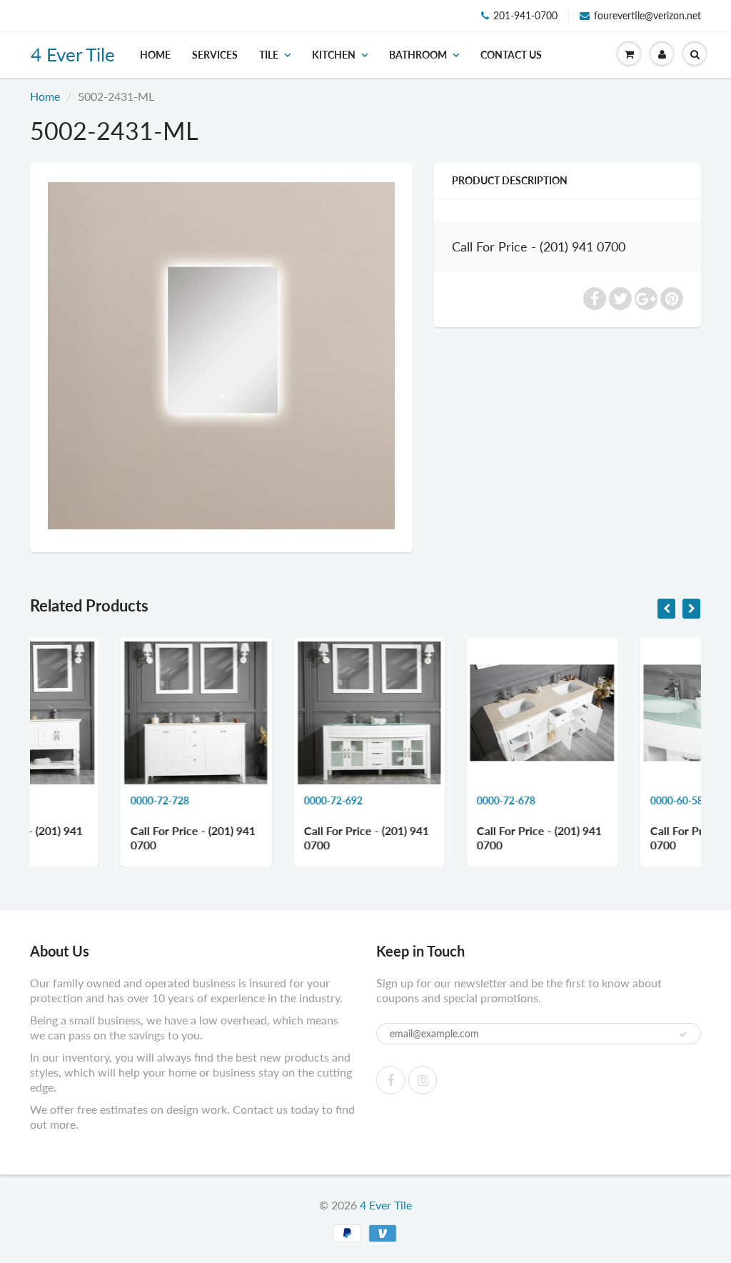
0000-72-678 (417, 800)
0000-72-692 (244, 800)
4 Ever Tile (73, 54)
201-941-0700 (525, 15)
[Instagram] (422, 1080)
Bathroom (418, 55)
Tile (268, 55)
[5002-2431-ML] (221, 355)
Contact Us (511, 55)
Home (155, 55)
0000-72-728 (71, 800)
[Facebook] (390, 1080)
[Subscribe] (683, 1034)
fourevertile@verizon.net (647, 15)
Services (215, 55)
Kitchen (334, 55)
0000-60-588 (590, 800)
